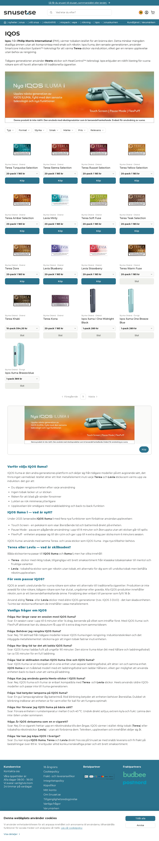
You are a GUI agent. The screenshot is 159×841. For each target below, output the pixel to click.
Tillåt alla (140, 818)
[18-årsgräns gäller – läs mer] (141, 12)
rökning (86, 22)
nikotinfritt (49, 22)
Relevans (96, 130)
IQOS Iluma (26, 682)
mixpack (65, 22)
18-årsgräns (50, 767)
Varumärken (148, 22)
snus (22, 22)
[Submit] (52, 12)
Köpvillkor (49, 785)
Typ (9, 130)
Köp (144, 449)
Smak (52, 130)
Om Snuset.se (52, 794)
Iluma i (44, 682)
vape (74, 22)
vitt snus (34, 22)
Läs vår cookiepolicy (71, 828)
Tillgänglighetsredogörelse (59, 799)
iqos (97, 22)
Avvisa (140, 825)
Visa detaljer (11, 834)
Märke (66, 130)
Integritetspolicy (53, 780)
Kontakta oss (12, 771)
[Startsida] (5, 22)
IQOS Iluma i (45, 518)
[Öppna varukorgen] (152, 12)
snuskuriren (111, 22)
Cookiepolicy (51, 771)
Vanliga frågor (52, 803)
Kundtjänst (133, 22)
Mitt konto (50, 790)
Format (23, 130)
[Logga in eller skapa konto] (146, 12)
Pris (80, 130)
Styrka (38, 130)
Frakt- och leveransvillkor (59, 776)
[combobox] (79, 12)
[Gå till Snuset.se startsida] (20, 12)
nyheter (12, 22)
